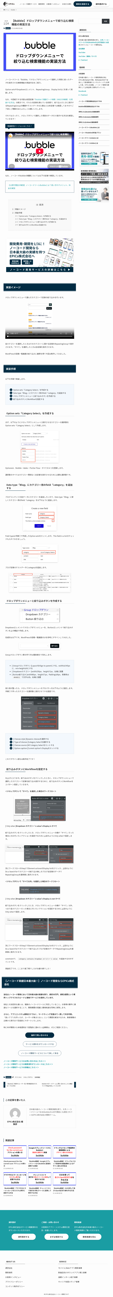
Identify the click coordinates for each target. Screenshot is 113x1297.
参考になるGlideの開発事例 (88, 122)
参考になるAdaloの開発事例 (88, 117)
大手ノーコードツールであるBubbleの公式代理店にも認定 (94, 42)
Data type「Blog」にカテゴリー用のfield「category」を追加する (43, 219)
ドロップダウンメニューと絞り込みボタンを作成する (37, 222)
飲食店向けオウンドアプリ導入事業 (72, 1272)
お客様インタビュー (13, 1277)
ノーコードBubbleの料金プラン (90, 132)
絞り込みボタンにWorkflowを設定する (32, 225)
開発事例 (8, 1272)
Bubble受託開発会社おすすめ (89, 106)
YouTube (82, 52)
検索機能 (37, 1077)
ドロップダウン (28, 1077)
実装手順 (18, 212)
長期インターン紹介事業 (68, 1277)
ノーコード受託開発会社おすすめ (90, 101)
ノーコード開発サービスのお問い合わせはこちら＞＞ (25, 1061)
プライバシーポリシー (14, 1281)
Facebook (82, 91)
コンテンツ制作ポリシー (15, 1286)
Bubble (8, 28)
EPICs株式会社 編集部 (15, 1122)
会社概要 (82, 49)
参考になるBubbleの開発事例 (89, 112)
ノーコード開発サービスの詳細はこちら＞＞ (21, 1067)
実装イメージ (20, 209)
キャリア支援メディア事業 (68, 1281)
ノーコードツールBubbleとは (89, 127)
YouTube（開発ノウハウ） (88, 56)
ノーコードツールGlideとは (88, 143)
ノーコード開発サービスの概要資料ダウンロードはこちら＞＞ (28, 1064)
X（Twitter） (84, 60)
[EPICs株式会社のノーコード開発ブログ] (9, 4)
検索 (105, 21)
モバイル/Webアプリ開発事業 (70, 1268)
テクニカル (18, 1077)
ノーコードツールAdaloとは (88, 138)
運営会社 (8, 1268)
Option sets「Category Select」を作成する (35, 216)
